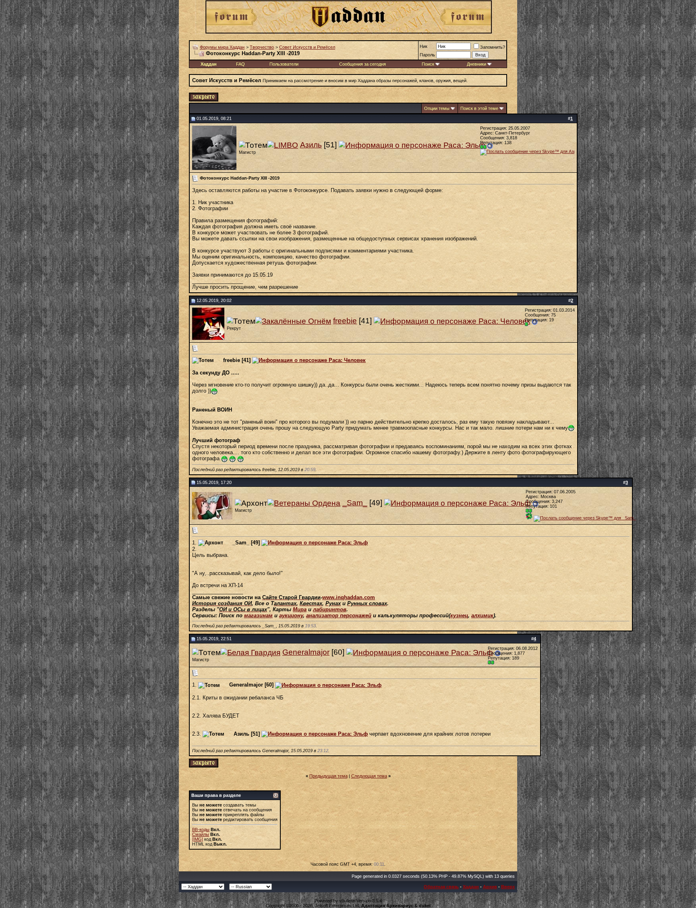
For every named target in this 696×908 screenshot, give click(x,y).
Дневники (476, 64)
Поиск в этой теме (479, 108)
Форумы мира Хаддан (222, 47)
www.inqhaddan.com (348, 597)
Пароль (427, 54)
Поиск (428, 64)
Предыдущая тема (328, 776)
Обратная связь (441, 886)
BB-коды (200, 829)
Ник (423, 46)
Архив (490, 886)
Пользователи (283, 64)
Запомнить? (492, 47)
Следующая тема (369, 776)
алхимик (482, 615)
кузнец (459, 615)
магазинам (258, 615)
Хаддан (471, 886)
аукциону (291, 615)
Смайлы (200, 834)
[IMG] (197, 839)
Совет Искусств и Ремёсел (307, 47)
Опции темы (437, 108)
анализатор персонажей (338, 615)
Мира (300, 609)
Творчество (262, 47)
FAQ (240, 64)
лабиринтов (329, 609)
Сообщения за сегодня (362, 64)
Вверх (508, 886)
